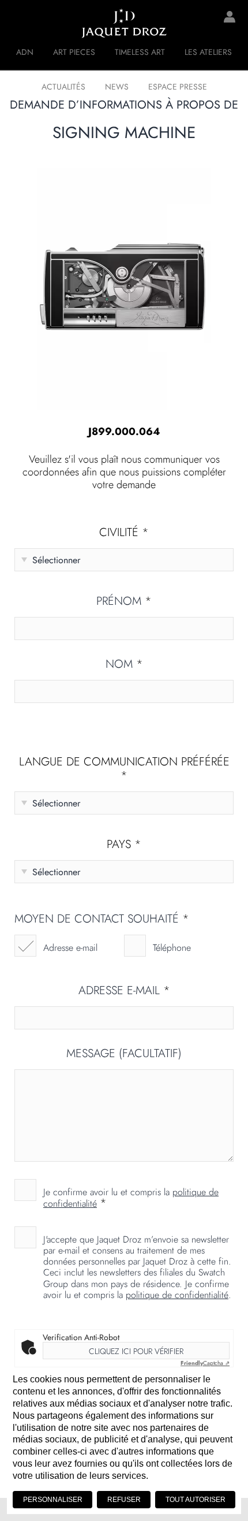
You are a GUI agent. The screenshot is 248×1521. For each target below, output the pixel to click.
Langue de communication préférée (124, 769)
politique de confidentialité (177, 1294)
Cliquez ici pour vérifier (136, 1351)
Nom (124, 664)
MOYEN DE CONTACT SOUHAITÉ (101, 919)
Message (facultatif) (124, 1054)
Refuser (124, 1500)
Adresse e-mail (70, 947)
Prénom (124, 601)
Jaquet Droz (17, 23)
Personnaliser (52, 1500)
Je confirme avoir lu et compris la (131, 1196)
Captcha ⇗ (205, 1363)
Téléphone (172, 947)
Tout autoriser (196, 1500)
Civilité (124, 533)
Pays (124, 844)
